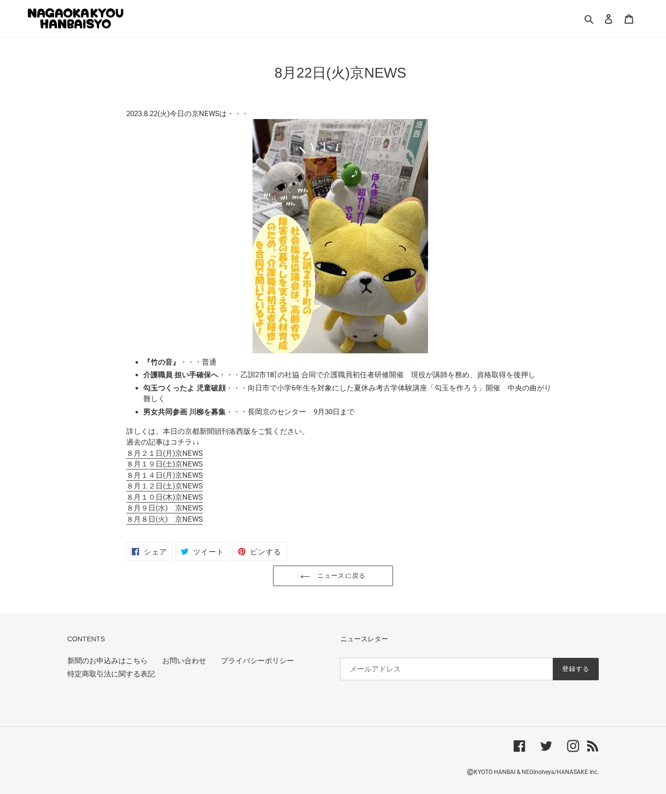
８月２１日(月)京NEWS (164, 453)
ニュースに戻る (340, 575)
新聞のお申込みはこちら (107, 660)
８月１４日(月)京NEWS (164, 475)
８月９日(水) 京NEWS (164, 508)
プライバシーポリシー (257, 660)
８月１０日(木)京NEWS (164, 497)
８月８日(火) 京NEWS (164, 519)
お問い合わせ (184, 660)
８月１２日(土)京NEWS (164, 486)
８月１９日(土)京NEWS (164, 464)
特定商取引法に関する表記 (111, 674)
